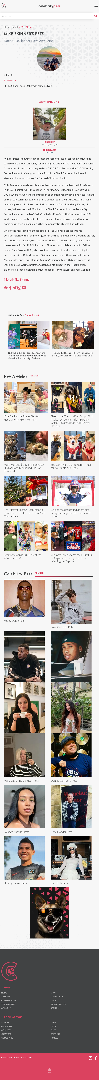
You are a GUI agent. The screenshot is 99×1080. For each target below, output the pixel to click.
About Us (6, 1008)
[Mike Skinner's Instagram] (19, 287)
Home (7, 27)
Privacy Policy (58, 1004)
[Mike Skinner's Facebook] (10, 287)
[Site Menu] (96, 5)
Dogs (53, 1022)
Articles (5, 996)
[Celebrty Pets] (49, 6)
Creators (6, 1034)
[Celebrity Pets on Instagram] (90, 1057)
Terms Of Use (8, 1004)
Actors (5, 1022)
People (15, 27)
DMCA (54, 1000)
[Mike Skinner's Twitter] (15, 287)
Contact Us (57, 996)
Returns (55, 1008)
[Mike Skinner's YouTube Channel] (24, 287)
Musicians (6, 1026)
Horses (54, 1038)
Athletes (49, 152)
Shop (53, 993)
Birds (53, 1030)
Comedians (7, 1038)
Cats (53, 1026)
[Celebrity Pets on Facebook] (95, 1057)
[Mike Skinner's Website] (6, 287)
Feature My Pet (9, 1000)
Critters (55, 1034)
